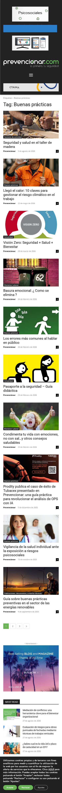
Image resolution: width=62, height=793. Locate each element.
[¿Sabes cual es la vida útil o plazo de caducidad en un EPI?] (11, 748)
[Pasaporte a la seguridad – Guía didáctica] (31, 368)
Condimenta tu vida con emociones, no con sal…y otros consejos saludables (30, 438)
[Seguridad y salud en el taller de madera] (31, 125)
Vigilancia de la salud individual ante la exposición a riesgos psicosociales (31, 551)
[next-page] (26, 626)
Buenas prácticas (11, 185)
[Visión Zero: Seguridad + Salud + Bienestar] (31, 225)
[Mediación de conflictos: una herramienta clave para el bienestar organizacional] (11, 714)
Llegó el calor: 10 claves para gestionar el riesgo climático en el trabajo (29, 195)
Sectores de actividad (12, 137)
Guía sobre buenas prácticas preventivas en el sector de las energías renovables (26, 603)
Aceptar (10, 787)
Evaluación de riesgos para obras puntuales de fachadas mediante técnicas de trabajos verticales (40, 730)
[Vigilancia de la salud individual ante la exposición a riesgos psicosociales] (31, 529)
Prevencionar (9, 151)
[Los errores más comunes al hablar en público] (31, 320)
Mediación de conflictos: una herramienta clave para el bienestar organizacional (41, 713)
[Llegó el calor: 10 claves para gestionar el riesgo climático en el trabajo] (31, 172)
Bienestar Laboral (11, 285)
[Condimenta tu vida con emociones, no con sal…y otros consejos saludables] (31, 416)
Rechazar (25, 787)
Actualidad (8, 237)
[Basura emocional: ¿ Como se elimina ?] (31, 272)
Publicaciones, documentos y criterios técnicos (23, 593)
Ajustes (41, 787)
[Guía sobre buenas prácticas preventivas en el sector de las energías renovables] (31, 581)
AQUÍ (51, 769)
